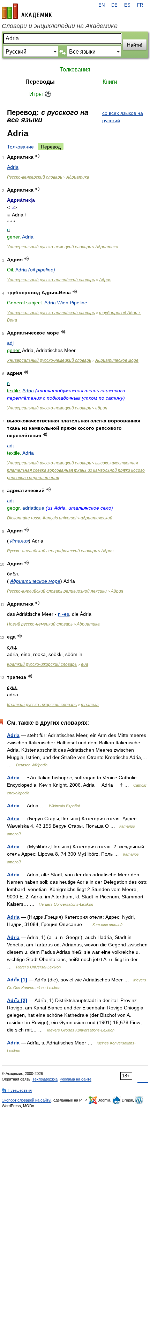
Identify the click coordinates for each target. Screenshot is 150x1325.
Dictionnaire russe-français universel (41, 518)
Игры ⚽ (40, 94)
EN (101, 5)
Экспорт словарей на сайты (26, 1100)
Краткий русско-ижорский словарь (42, 664)
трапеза (90, 704)
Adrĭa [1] (17, 979)
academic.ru (27, 11)
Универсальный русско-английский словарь (51, 279)
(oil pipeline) (41, 269)
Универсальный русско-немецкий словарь (49, 246)
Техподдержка (45, 1079)
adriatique (33, 508)
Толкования (75, 70)
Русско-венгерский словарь (34, 177)
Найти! (134, 45)
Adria (12, 167)
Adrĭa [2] (17, 1000)
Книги (110, 82)
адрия (101, 408)
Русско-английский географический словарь (52, 550)
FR (140, 5)
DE (114, 5)
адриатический (96, 518)
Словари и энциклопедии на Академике (60, 25)
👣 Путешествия (17, 1090)
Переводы (40, 82)
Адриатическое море (116, 360)
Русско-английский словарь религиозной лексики (57, 591)
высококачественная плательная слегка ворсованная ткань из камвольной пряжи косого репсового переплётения (76, 470)
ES (127, 5)
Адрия (105, 279)
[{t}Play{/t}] (37, 156)
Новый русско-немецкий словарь (40, 624)
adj (10, 343)
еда (84, 664)
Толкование (20, 147)
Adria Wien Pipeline (65, 302)
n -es (63, 614)
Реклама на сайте (75, 1079)
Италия (19, 541)
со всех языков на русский (122, 116)
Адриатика (77, 177)
